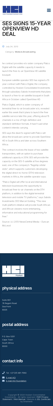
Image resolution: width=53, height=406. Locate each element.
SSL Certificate (43, 399)
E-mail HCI (11, 377)
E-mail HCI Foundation (16, 381)
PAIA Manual (19, 399)
